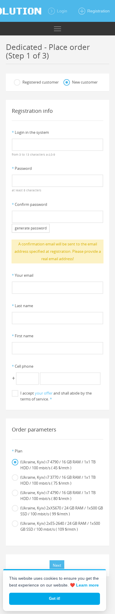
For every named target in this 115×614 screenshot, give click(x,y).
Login (61, 11)
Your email (22, 275)
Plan (17, 451)
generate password (31, 228)
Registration (98, 11)
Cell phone (22, 366)
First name (22, 335)
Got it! (54, 598)
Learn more (87, 585)
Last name (22, 305)
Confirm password (29, 204)
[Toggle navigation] (57, 28)
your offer (43, 393)
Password (22, 168)
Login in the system (30, 132)
